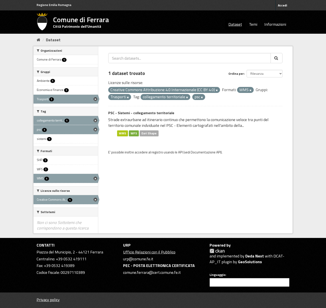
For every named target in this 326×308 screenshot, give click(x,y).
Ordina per (236, 73)
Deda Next (254, 256)
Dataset (235, 24)
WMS (122, 133)
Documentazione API (206, 152)
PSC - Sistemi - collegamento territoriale (141, 113)
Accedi (282, 5)
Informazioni (275, 24)
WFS (134, 133)
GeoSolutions (250, 262)
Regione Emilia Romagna (54, 4)
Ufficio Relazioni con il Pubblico (149, 252)
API (180, 152)
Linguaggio (217, 275)
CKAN (217, 251)
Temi (253, 24)
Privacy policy (48, 300)
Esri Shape (149, 133)
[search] (277, 58)
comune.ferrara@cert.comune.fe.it (152, 272)
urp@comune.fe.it (138, 259)
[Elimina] (217, 90)
